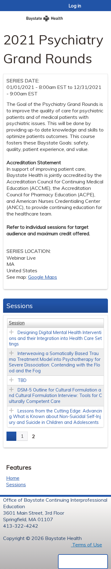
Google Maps (42, 277)
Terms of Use (86, 545)
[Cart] (93, 8)
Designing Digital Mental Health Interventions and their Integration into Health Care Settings (55, 338)
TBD (22, 380)
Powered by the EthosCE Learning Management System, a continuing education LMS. (83, 561)
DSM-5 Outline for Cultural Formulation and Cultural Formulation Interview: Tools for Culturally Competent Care (55, 395)
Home (12, 478)
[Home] (55, 16)
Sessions (16, 484)
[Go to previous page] (11, 436)
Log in (75, 6)
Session (17, 323)
